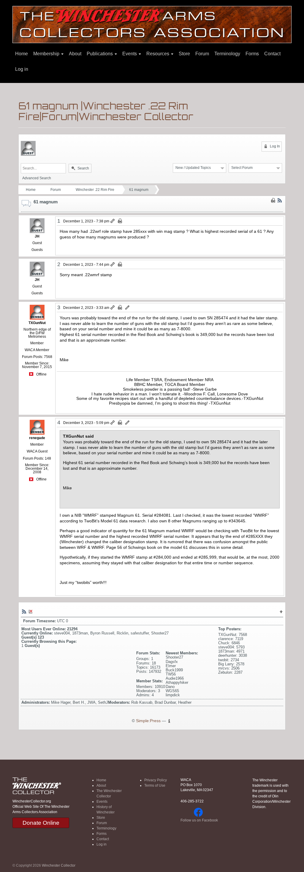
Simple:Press (148, 721)
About (75, 53)
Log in (21, 69)
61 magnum (138, 190)
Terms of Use (154, 785)
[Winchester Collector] (152, 24)
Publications (100, 53)
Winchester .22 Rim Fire (95, 190)
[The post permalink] (113, 221)
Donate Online (41, 823)
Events (130, 53)
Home (21, 53)
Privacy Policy (155, 780)
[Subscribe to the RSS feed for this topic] (279, 200)
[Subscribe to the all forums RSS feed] (24, 611)
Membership (47, 53)
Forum (202, 53)
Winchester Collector (58, 865)
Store (184, 53)
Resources (158, 53)
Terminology (227, 53)
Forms (252, 53)
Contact (272, 53)
